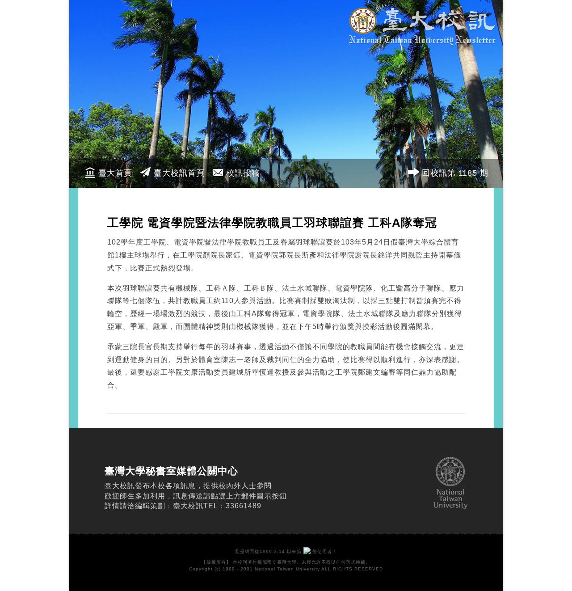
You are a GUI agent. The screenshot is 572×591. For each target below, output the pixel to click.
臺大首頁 (115, 173)
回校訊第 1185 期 (455, 173)
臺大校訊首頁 (179, 173)
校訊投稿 (243, 173)
